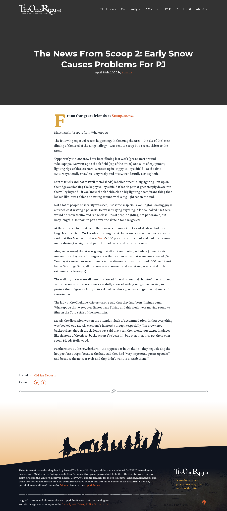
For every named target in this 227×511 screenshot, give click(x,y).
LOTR (167, 9)
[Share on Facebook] (43, 382)
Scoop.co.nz (122, 115)
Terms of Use (101, 504)
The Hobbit (183, 9)
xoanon (127, 72)
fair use (64, 485)
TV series (152, 9)
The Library (108, 9)
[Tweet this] (36, 382)
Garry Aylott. (69, 504)
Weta (101, 238)
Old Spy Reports (45, 375)
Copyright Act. (92, 485)
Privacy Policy (85, 504)
